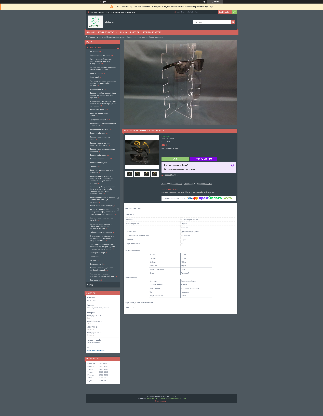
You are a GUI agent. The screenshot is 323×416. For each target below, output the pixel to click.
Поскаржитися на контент (156, 398)
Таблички (94, 166)
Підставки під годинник (99, 159)
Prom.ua (174, 396)
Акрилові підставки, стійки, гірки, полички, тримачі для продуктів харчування (103, 103)
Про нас (123, 32)
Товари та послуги (106, 32)
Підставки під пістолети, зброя (100, 138)
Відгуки (90, 285)
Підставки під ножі (97, 133)
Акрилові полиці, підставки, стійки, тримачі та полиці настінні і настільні (101, 226)
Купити (175, 159)
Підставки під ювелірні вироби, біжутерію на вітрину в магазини (102, 199)
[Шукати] (233, 22)
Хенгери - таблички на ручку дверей (101, 219)
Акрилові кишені (96, 89)
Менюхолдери (96, 73)
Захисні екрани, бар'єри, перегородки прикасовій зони (102, 275)
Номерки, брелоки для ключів (99, 114)
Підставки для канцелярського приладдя (102, 150)
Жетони (93, 260)
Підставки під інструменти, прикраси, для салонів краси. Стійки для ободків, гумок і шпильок (101, 179)
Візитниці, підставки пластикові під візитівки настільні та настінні (103, 83)
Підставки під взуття (98, 162)
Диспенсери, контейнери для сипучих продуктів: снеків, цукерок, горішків (102, 238)
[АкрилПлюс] (95, 22)
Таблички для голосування (101, 232)
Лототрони (94, 51)
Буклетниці (94, 77)
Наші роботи (95, 280)
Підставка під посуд (98, 155)
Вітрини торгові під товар (100, 55)
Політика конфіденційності (176, 398)
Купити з (199, 159)
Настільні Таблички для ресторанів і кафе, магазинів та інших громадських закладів (103, 211)
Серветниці (94, 256)
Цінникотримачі (96, 264)
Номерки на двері (97, 109)
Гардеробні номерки (98, 119)
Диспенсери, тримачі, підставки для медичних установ (103, 68)
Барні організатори (97, 253)
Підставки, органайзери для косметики (101, 171)
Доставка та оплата (151, 32)
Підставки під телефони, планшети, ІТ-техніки (100, 144)
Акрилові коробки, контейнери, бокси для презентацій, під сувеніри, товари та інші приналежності (102, 190)
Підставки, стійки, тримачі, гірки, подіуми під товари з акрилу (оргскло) (103, 95)
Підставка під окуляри (115, 37)
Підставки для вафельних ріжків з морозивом (103, 124)
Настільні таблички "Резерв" (101, 206)
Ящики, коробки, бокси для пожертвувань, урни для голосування (101, 61)
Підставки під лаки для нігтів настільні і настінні (101, 269)
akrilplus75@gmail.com (97, 350)
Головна (91, 32)
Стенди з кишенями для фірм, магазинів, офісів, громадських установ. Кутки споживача (102, 246)
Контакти (134, 32)
